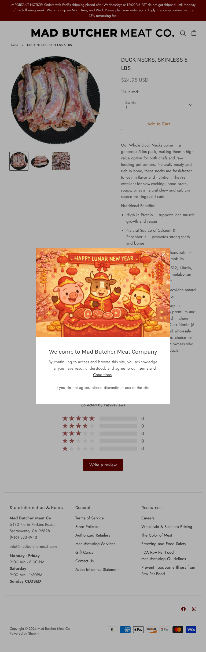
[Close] (163, 254)
